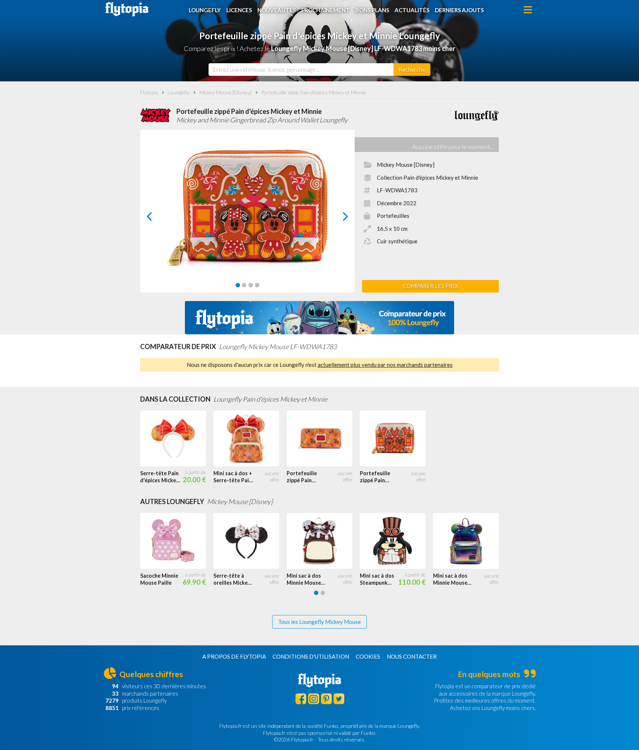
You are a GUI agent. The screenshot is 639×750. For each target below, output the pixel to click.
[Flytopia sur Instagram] (313, 698)
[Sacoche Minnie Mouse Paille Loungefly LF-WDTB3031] (176, 541)
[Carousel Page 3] (250, 285)
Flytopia (127, 9)
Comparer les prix (430, 286)
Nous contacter (412, 656)
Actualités (412, 10)
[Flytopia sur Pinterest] (326, 698)
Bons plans (372, 10)
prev (157, 218)
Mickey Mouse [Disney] (225, 92)
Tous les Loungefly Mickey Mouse (319, 621)
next (337, 218)
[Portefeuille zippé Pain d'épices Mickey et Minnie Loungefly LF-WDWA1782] (323, 439)
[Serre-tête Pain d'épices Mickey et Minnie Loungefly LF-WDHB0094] (176, 439)
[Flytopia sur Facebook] (300, 698)
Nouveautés (276, 10)
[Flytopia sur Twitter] (339, 698)
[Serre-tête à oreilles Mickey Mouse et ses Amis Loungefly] (250, 541)
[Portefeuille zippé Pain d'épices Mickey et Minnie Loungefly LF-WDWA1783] (396, 439)
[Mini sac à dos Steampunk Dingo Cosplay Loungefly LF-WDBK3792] (396, 541)
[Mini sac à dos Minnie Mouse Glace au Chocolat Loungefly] (323, 541)
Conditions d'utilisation (311, 656)
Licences (239, 10)
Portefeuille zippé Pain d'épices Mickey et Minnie (313, 92)
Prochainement (325, 10)
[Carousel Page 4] (257, 285)
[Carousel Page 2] (244, 285)
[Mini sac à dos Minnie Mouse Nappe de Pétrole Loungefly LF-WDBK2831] (469, 541)
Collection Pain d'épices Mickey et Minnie (427, 177)
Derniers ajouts (459, 10)
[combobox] (301, 69)
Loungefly (205, 10)
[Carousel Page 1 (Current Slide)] (238, 285)
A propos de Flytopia (234, 656)
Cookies (368, 656)
